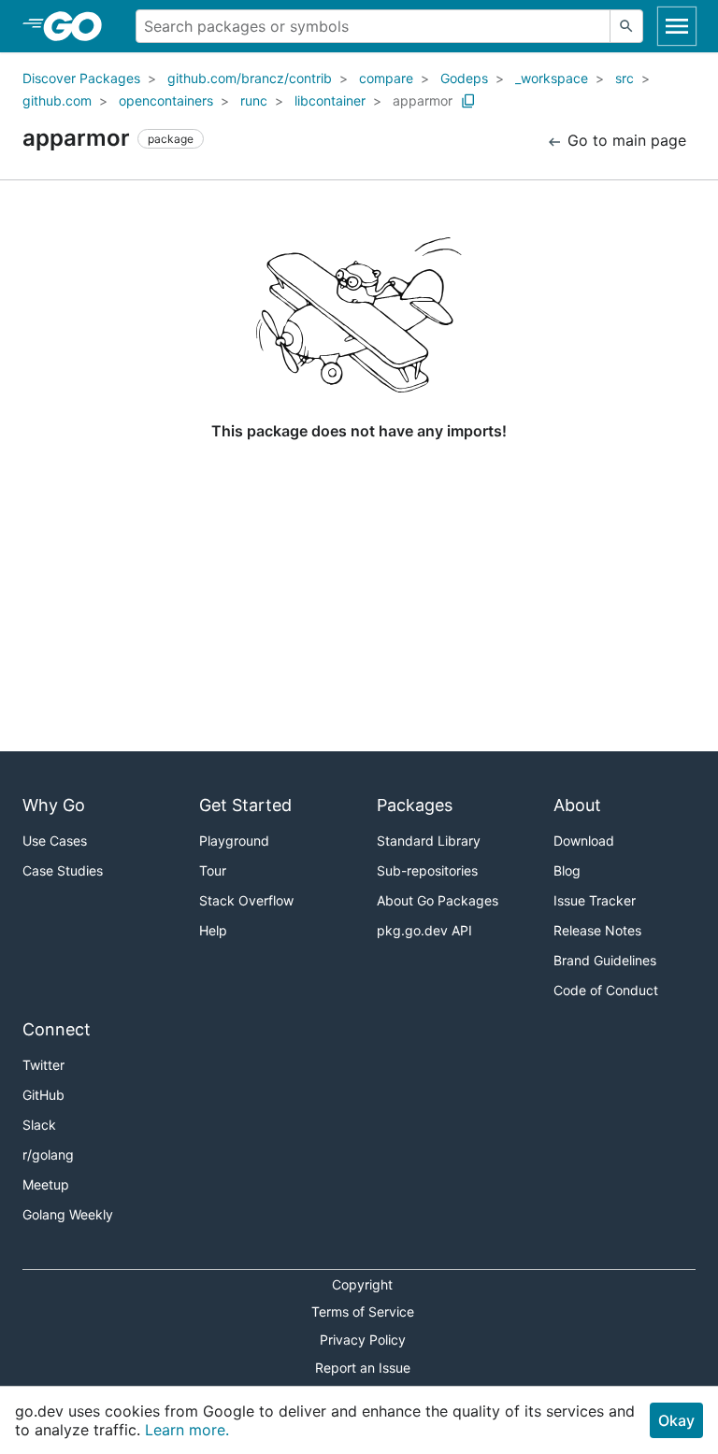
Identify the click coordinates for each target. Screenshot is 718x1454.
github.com (57, 100)
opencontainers (166, 100)
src (624, 78)
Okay (676, 1420)
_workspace (551, 78)
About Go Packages (437, 900)
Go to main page (624, 140)
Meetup (45, 1184)
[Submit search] (626, 26)
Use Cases (54, 840)
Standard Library (429, 840)
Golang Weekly (67, 1214)
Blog (567, 870)
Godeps (464, 78)
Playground (234, 840)
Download (583, 840)
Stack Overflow (246, 900)
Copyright (362, 1284)
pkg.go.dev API (424, 930)
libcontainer (330, 100)
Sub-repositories (427, 870)
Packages (414, 805)
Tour (212, 870)
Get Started (245, 805)
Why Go (53, 805)
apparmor (422, 100)
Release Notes (597, 930)
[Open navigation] (677, 26)
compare (386, 78)
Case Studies (62, 870)
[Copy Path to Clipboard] (468, 101)
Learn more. (187, 1429)
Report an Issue (362, 1368)
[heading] (79, 26)
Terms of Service (362, 1311)
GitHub (43, 1095)
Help (213, 930)
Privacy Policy (363, 1339)
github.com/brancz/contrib (249, 78)
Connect (56, 1029)
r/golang (48, 1154)
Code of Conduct (605, 990)
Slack (39, 1125)
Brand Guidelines (604, 960)
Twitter (43, 1065)
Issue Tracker (594, 900)
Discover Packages (81, 78)
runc (253, 100)
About (577, 805)
